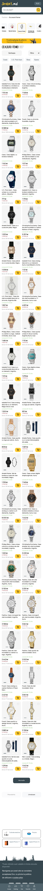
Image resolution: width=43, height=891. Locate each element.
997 (21, 47)
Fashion (4, 17)
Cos (22, 889)
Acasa (9, 889)
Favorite (28, 889)
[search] (38, 10)
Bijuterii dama (12, 31)
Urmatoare (31, 795)
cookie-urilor (18, 878)
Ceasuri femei (21, 31)
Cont (34, 889)
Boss (28, 60)
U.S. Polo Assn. (16, 60)
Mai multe (21, 780)
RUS (37, 3)
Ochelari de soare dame (31, 31)
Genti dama (3, 31)
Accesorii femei (14, 17)
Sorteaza (11, 53)
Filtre (32, 53)
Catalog (16, 889)
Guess (36, 60)
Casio (5, 60)
